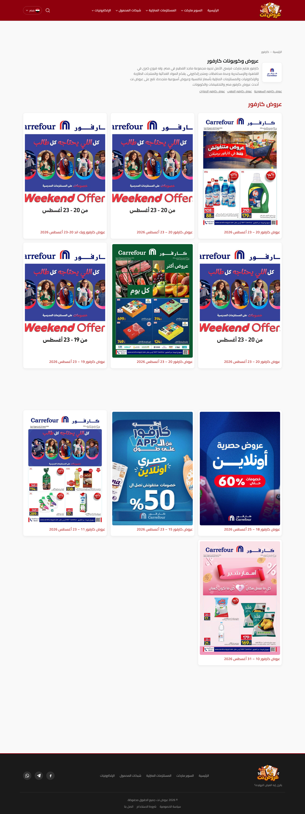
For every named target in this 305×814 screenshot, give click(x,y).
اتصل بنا (128, 806)
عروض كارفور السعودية (268, 91)
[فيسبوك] (50, 776)
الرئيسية (213, 10)
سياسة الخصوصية (170, 806)
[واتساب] (27, 776)
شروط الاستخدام (146, 806)
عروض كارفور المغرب (239, 91)
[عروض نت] (268, 773)
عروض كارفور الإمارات (212, 91)
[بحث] (48, 10)
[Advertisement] (152, 35)
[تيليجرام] (39, 776)
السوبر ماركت (193, 10)
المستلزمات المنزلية (162, 10)
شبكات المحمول (130, 10)
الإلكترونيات (103, 10)
